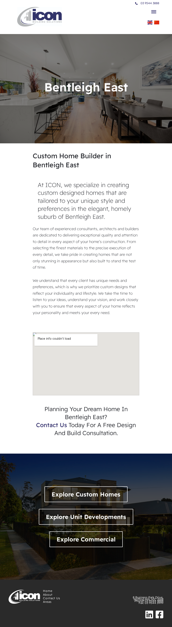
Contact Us (51, 598)
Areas (47, 602)
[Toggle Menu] (153, 11)
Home (47, 591)
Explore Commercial (86, 539)
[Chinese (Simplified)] (156, 23)
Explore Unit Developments (86, 516)
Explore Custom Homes (86, 494)
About (47, 595)
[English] (149, 23)
